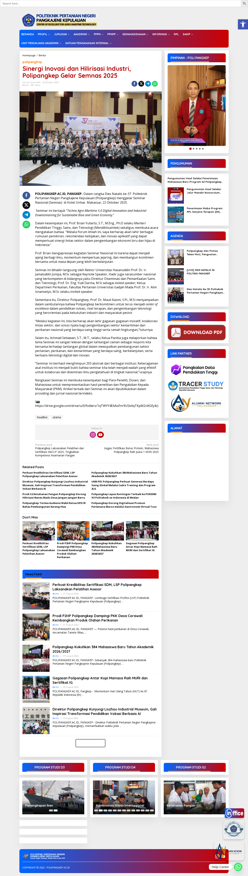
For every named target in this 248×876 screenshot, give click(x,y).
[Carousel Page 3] (105, 810)
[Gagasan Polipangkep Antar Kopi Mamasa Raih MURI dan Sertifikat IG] (83, 695)
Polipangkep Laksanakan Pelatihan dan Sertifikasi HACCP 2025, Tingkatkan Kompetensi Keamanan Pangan (59, 450)
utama (57, 417)
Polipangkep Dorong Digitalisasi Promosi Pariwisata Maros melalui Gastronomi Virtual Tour (124, 504)
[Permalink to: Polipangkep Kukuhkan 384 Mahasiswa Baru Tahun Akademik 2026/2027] (107, 531)
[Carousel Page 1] (51, 810)
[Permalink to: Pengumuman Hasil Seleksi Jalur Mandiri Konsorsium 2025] (176, 195)
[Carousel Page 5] (115, 810)
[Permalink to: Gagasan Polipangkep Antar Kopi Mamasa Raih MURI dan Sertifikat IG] (142, 531)
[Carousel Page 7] (124, 810)
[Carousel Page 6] (119, 810)
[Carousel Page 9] (133, 810)
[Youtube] (100, 435)
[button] (243, 24)
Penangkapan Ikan (39, 805)
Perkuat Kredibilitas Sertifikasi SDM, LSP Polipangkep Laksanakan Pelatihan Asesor (50, 474)
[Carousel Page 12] (147, 810)
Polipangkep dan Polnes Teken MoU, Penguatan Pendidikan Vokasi (202, 252)
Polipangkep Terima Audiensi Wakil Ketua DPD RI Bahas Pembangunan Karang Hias (54, 504)
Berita (42, 55)
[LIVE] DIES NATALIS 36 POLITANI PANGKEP (201, 271)
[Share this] (134, 84)
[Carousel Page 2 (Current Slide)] (56, 810)
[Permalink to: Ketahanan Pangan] (195, 797)
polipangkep (32, 62)
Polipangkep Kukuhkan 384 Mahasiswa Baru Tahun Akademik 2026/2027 (106, 548)
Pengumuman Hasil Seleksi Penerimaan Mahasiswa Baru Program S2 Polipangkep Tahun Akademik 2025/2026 (194, 180)
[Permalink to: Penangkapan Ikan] (53, 797)
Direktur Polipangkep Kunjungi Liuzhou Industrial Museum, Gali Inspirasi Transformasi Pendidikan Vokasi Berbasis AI (55, 485)
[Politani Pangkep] (63, 20)
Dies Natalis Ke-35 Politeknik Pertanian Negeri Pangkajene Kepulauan (206, 291)
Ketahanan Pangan (181, 805)
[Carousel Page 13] (152, 810)
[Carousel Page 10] (138, 810)
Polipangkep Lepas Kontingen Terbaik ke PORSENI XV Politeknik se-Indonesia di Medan (123, 495)
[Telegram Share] (148, 84)
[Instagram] (93, 435)
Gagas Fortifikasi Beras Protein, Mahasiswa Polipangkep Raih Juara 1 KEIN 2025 (131, 448)
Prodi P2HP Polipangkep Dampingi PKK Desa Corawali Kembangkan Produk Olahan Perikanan (72, 550)
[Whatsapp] (155, 84)
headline (42, 417)
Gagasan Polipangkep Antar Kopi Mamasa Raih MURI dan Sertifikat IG (141, 546)
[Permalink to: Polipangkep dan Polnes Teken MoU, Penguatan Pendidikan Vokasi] (176, 257)
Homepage (28, 55)
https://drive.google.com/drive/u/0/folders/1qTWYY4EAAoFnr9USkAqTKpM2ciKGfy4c (96, 406)
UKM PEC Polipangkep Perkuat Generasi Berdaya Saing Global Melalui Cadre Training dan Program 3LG (123, 485)
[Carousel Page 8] (129, 810)
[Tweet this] (141, 84)
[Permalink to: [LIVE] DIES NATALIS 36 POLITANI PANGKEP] (176, 276)
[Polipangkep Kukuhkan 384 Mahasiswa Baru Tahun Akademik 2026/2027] (122, 663)
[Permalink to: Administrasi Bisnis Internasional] (124, 797)
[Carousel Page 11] (143, 810)
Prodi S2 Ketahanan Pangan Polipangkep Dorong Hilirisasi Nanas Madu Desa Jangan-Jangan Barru (54, 495)
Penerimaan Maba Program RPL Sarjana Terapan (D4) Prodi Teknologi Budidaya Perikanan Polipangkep (204, 210)
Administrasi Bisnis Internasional (120, 805)
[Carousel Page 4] (110, 810)
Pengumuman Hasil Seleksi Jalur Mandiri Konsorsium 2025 (204, 191)
